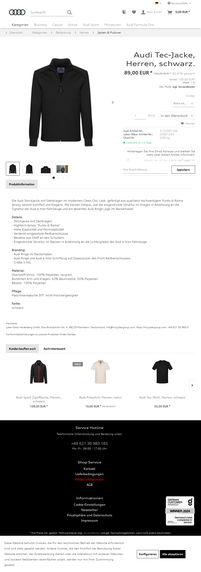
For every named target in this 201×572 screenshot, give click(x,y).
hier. (73, 334)
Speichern (183, 169)
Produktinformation (21, 184)
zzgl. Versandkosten (184, 86)
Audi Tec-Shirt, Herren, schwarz (162, 397)
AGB (90, 485)
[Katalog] (124, 12)
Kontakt (89, 469)
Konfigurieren (148, 554)
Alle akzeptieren (172, 554)
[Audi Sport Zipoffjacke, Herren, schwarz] (39, 372)
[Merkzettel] (134, 12)
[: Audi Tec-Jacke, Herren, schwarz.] (13, 169)
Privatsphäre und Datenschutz (89, 515)
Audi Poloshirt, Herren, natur (100, 397)
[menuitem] (52, 12)
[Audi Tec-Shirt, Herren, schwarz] (162, 372)
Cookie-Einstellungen (89, 505)
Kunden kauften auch (22, 348)
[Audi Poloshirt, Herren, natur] (101, 372)
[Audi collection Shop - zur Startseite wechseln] (17, 14)
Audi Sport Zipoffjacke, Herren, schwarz (38, 399)
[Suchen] (69, 12)
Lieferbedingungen (89, 474)
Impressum (89, 520)
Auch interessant (54, 348)
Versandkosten (92, 532)
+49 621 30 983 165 (89, 443)
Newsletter (89, 510)
